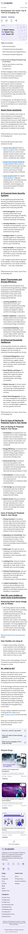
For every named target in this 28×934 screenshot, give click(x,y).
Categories (5, 879)
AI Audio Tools (6, 897)
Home (3, 876)
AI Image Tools (6, 900)
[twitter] (13, 864)
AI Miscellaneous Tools (8, 914)
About (16, 876)
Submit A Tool (5, 890)
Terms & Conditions (20, 881)
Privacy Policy (19, 879)
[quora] (8, 869)
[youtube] (18, 864)
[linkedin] (3, 864)
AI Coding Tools (6, 912)
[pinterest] (3, 869)
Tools (3, 881)
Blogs (3, 886)
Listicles (4, 883)
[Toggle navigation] (26, 3)
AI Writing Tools (6, 916)
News (3, 888)
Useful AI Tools (9, 714)
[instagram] (8, 864)
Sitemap (17, 883)
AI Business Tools (6, 907)
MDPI (3, 637)
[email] (14, 932)
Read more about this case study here (13, 635)
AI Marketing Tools (7, 909)
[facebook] (23, 864)
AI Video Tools (6, 902)
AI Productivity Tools (7, 904)
